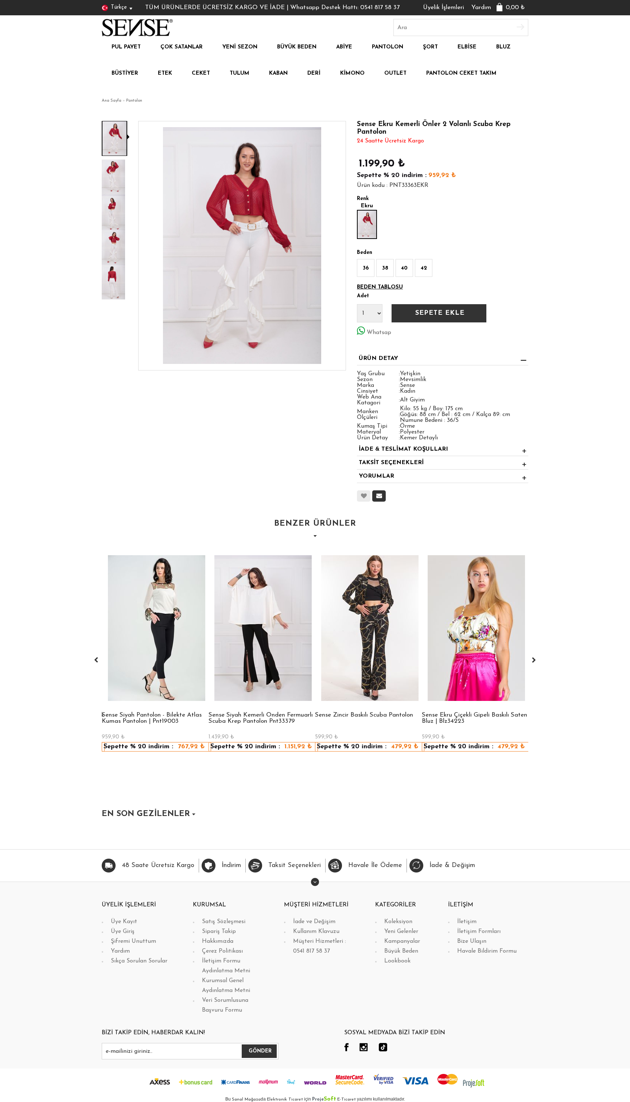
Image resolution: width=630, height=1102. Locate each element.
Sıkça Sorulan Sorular (139, 961)
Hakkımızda (217, 941)
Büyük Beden (401, 951)
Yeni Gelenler (401, 931)
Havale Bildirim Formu (487, 951)
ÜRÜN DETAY (378, 358)
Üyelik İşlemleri (443, 7)
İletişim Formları (479, 931)
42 (424, 268)
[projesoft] (473, 1083)
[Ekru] (367, 224)
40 (404, 268)
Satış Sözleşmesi (223, 922)
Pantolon (134, 101)
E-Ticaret (346, 1099)
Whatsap (379, 333)
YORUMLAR (376, 476)
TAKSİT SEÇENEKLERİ (391, 463)
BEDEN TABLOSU (380, 287)
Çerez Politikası (222, 951)
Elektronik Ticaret (285, 1099)
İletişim (467, 922)
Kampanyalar (402, 941)
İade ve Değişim (314, 922)
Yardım (481, 7)
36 (366, 268)
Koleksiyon (398, 922)
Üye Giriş (123, 931)
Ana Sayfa (111, 101)
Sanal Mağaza (246, 1099)
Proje (324, 1099)
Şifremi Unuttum (133, 941)
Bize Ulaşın (471, 941)
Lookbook (397, 961)
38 (385, 268)
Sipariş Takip (219, 931)
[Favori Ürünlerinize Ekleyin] (363, 496)
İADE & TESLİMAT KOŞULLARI (403, 449)
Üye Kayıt (124, 922)
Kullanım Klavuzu (316, 931)
